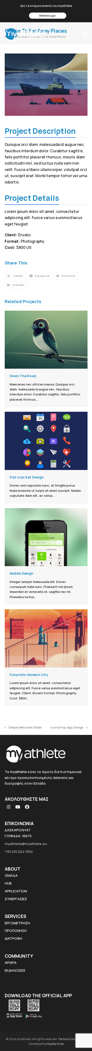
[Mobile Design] (46, 537)
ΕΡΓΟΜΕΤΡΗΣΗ (17, 923)
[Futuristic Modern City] (46, 638)
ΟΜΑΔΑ (11, 875)
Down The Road (23, 376)
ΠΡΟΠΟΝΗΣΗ (16, 930)
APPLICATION (16, 891)
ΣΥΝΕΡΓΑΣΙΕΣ (16, 898)
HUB (8, 883)
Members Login (47, 15)
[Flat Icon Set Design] (46, 440)
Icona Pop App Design (67, 727)
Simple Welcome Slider (23, 727)
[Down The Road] (46, 339)
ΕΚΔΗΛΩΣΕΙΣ (15, 970)
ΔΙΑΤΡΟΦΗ (13, 938)
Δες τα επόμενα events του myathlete (46, 6)
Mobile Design (21, 573)
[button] (85, 34)
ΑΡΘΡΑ (11, 962)
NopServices (55, 1044)
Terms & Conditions (71, 1039)
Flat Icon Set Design (27, 477)
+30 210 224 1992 (19, 851)
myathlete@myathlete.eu (26, 843)
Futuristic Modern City (29, 674)
